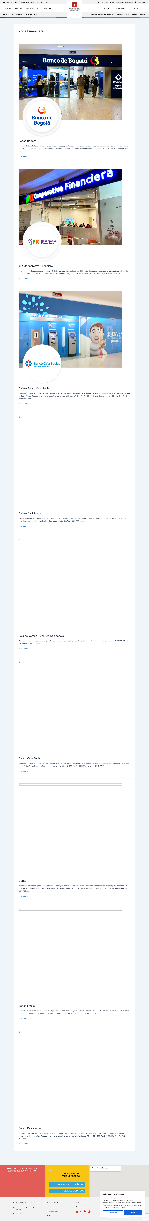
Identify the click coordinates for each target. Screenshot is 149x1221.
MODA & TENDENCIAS (17, 15)
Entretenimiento (31, 15)
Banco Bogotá (27, 140)
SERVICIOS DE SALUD (123, 15)
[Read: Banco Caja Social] (70, 707)
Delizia (5, 15)
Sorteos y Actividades (98, 15)
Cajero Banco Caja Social (34, 388)
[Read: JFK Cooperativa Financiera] (70, 215)
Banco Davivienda (30, 1128)
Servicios (46, 8)
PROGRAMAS (110, 15)
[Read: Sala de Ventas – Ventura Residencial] (70, 585)
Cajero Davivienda (30, 513)
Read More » (23, 156)
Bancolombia (27, 1005)
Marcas (18, 8)
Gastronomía (32, 8)
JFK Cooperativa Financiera (36, 265)
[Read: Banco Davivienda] (70, 1077)
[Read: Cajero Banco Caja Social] (70, 337)
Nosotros (120, 8)
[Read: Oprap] (70, 830)
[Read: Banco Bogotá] (70, 90)
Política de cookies (119, 1207)
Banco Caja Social (30, 758)
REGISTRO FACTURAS (138, 15)
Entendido (133, 1212)
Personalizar (113, 1212)
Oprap (22, 880)
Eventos (108, 8)
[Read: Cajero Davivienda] (70, 463)
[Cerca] (143, 1192)
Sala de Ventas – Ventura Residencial (41, 635)
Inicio (8, 8)
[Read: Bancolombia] (70, 955)
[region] (122, 1204)
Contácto (136, 8)
